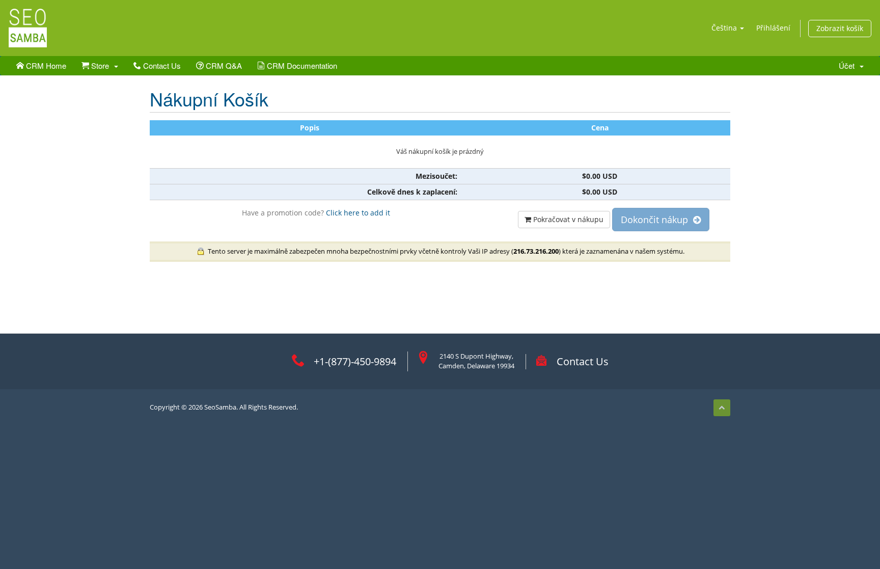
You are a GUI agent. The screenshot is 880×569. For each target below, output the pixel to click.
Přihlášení (773, 28)
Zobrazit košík (839, 28)
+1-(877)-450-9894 (355, 361)
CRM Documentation (301, 65)
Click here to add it (358, 213)
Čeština (725, 28)
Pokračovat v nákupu (567, 219)
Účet (849, 65)
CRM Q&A (223, 65)
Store (101, 65)
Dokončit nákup (657, 219)
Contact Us (161, 65)
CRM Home (45, 65)
